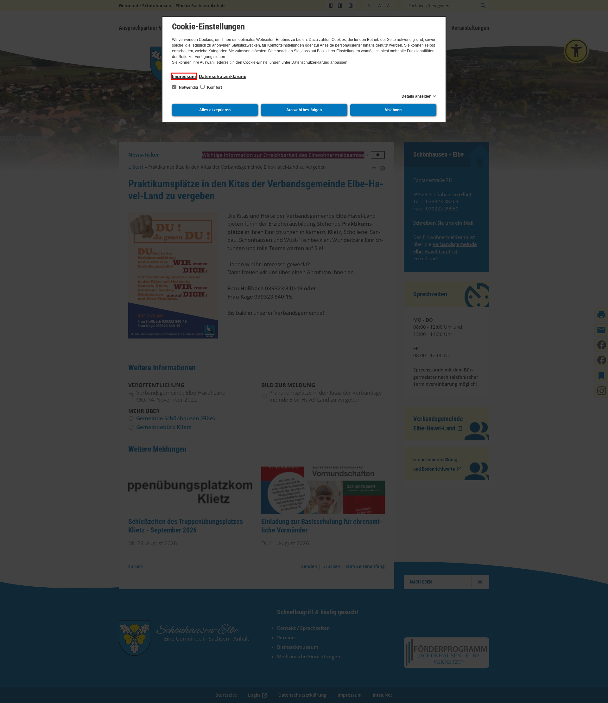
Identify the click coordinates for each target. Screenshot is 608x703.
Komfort (214, 87)
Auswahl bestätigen (304, 110)
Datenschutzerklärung (223, 76)
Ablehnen (393, 110)
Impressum (184, 76)
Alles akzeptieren (215, 110)
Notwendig (188, 87)
